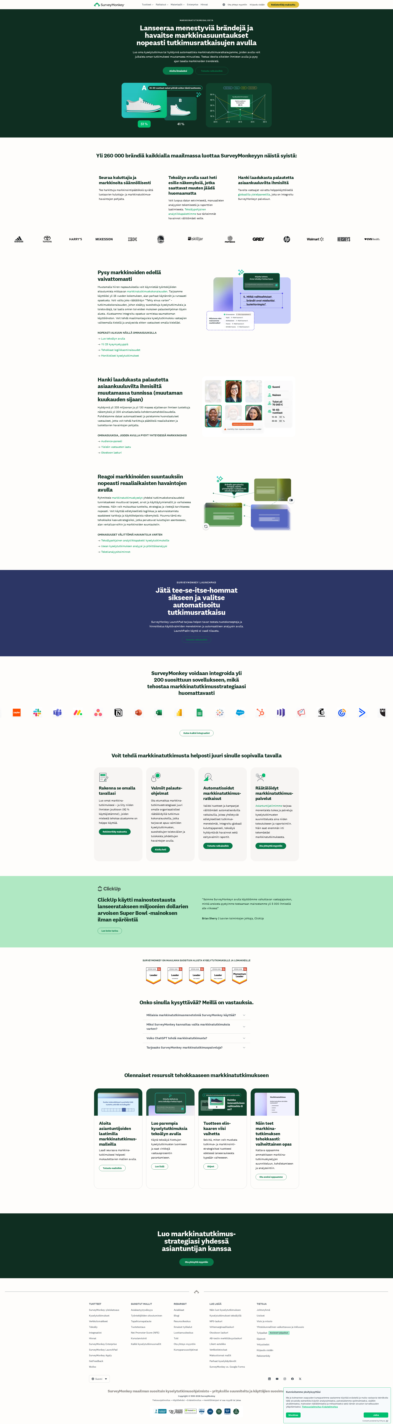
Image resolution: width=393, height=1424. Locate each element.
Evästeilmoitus (330, 1406)
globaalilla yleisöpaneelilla (254, 194)
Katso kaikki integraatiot (196, 733)
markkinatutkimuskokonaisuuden (147, 291)
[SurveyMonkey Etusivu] (109, 5)
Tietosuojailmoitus (312, 1406)
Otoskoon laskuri (111, 452)
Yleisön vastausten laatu (116, 447)
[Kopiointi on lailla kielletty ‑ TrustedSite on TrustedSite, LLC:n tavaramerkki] (190, 1413)
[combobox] (99, 1379)
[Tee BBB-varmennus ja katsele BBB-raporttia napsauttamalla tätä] (160, 1413)
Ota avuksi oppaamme (271, 1176)
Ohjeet (210, 1166)
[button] (196, 1015)
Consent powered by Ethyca (373, 1421)
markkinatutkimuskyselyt (127, 497)
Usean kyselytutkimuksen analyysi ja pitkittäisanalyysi (134, 546)
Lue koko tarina (109, 930)
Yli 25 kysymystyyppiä (114, 344)
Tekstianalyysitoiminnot (115, 552)
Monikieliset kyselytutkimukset (120, 355)
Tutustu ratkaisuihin (212, 70)
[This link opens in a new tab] (269, 1379)
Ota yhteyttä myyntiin (270, 845)
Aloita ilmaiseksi (178, 70)
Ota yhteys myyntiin (237, 4)
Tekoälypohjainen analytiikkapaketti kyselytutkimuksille (135, 540)
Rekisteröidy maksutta (283, 4)
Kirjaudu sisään (257, 4)
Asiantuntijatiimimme (269, 805)
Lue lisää (159, 1166)
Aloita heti (160, 849)
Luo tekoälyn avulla (113, 338)
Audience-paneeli (111, 441)
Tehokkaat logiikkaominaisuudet (120, 350)
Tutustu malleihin (112, 1168)
